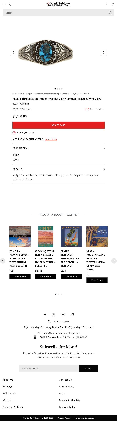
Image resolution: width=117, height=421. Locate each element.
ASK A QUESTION (26, 132)
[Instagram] (72, 314)
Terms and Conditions (84, 418)
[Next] (114, 261)
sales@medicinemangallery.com (61, 333)
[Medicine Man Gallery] (58, 4)
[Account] (106, 4)
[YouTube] (63, 314)
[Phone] (10, 4)
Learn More (51, 139)
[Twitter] (54, 314)
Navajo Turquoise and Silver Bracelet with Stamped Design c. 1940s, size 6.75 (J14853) (54, 94)
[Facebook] (45, 314)
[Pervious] (2, 261)
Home (14, 94)
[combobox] (54, 12)
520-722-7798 (61, 321)
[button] (4, 4)
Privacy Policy (64, 418)
